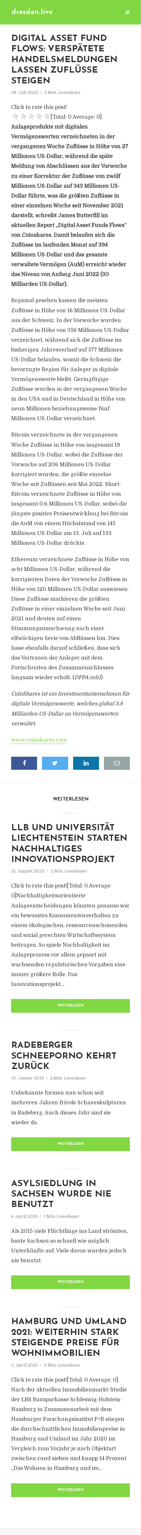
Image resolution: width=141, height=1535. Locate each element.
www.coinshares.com (39, 740)
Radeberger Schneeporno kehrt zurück (63, 1056)
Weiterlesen (70, 1006)
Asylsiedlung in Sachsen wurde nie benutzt (61, 1195)
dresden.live (32, 12)
